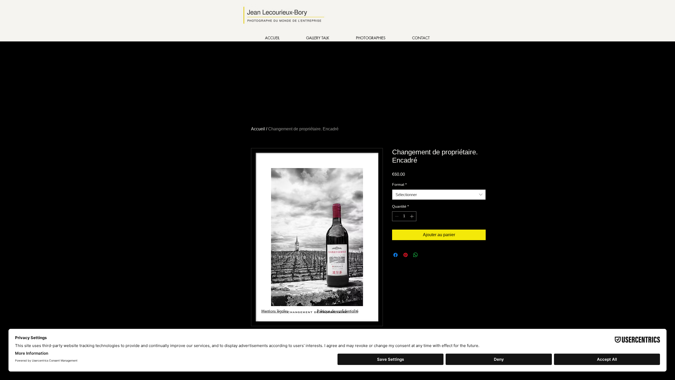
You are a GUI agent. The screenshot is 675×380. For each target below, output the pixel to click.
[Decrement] (396, 216)
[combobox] (439, 194)
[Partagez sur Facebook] (395, 255)
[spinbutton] (404, 216)
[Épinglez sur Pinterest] (405, 255)
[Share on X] (425, 255)
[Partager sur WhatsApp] (415, 255)
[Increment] (412, 216)
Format (399, 184)
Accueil (258, 129)
